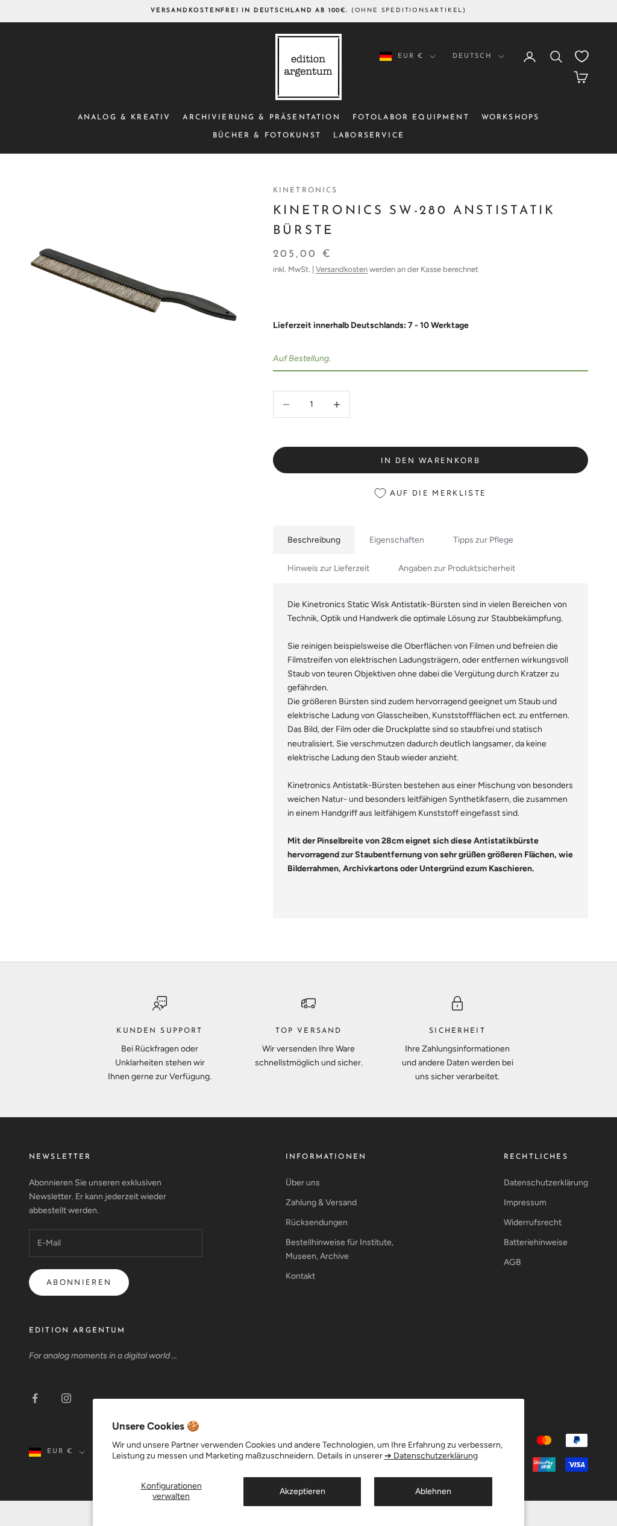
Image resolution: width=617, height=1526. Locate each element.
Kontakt (300, 1276)
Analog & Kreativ (124, 117)
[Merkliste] (581, 56)
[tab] (314, 540)
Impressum (525, 1202)
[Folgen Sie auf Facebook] (35, 1398)
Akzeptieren (302, 1491)
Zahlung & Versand (321, 1202)
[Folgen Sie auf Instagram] (66, 1398)
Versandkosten (342, 269)
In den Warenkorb (430, 460)
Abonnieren (78, 1282)
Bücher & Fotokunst (267, 135)
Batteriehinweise (536, 1242)
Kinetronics (305, 190)
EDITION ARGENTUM (77, 1330)
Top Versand (308, 1031)
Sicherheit (457, 1031)
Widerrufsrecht (533, 1222)
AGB (512, 1262)
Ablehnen (433, 1491)
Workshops (510, 117)
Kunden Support (159, 1031)
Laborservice (368, 135)
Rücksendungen (317, 1222)
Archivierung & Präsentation (261, 117)
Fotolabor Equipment (410, 117)
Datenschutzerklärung (546, 1183)
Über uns (303, 1183)
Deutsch (472, 56)
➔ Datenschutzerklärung (431, 1456)
